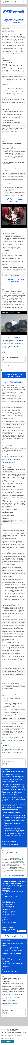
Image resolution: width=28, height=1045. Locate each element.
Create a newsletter (7, 1041)
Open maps (21, 931)
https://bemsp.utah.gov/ (12, 1000)
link (7, 893)
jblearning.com (19, 861)
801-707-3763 (9, 1002)
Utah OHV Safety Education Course (15, 343)
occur (15, 697)
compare (16, 656)
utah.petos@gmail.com (9, 830)
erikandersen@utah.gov (13, 868)
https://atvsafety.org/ (7, 347)
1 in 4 (20, 674)
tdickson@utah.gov (15, 754)
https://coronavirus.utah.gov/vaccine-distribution (13, 568)
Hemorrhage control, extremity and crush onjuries (14, 375)
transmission (9, 714)
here (14, 947)
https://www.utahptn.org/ (8, 415)
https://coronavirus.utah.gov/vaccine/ (10, 640)
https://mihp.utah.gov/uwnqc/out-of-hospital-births (13, 740)
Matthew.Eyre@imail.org (7, 432)
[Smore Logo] (6, 2)
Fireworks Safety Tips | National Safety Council (12, 456)
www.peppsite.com (14, 858)
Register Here (5, 890)
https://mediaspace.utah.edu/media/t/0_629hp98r (13, 72)
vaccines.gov (13, 570)
